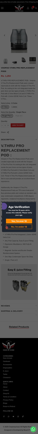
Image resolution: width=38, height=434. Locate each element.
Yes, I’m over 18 (19, 221)
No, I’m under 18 (19, 227)
